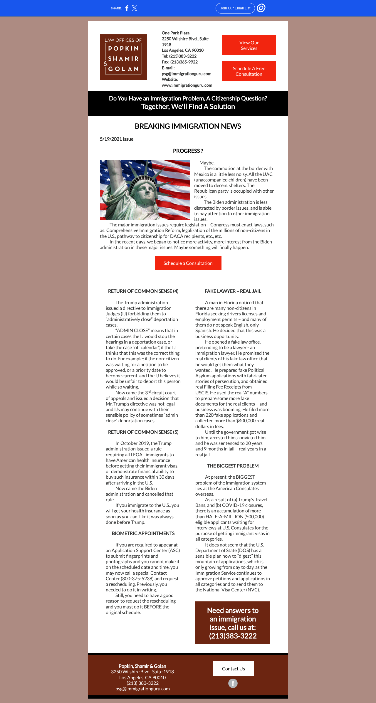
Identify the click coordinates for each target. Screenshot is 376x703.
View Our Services (249, 45)
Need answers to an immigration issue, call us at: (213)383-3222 (232, 623)
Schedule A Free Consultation (249, 71)
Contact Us (233, 668)
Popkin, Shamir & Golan (142, 666)
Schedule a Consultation (188, 263)
